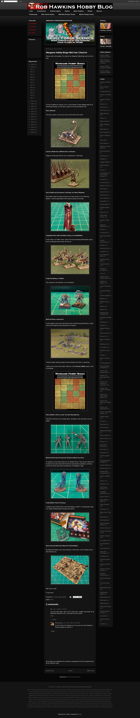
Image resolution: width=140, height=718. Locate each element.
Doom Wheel (104, 198)
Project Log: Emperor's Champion (103, 383)
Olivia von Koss (104, 358)
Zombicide (103, 616)
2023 (32, 103)
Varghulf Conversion (103, 574)
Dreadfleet (103, 201)
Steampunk (103, 517)
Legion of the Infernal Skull (104, 277)
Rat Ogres (103, 424)
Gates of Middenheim (104, 225)
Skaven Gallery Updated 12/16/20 (105, 67)
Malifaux (102, 298)
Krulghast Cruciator (103, 269)
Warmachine (104, 597)
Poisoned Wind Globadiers (104, 366)
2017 (32, 119)
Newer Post (50, 671)
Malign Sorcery (104, 301)
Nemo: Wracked (105, 339)
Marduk (102, 306)
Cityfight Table (104, 162)
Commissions (41, 11)
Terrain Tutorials (105, 536)
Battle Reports (104, 113)
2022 (32, 106)
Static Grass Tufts (105, 512)
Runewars (103, 449)
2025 (32, 67)
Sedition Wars (104, 468)
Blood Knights (104, 132)
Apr (31, 90)
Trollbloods (103, 556)
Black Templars (79, 11)
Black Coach (104, 121)
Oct (31, 74)
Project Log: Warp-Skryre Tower (104, 396)
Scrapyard (103, 452)
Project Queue (104, 416)
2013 (32, 129)
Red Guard (103, 427)
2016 (32, 122)
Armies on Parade (105, 94)
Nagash (102, 325)
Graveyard (103, 232)
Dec (31, 69)
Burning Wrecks (105, 151)
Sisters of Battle (105, 476)
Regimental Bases (105, 430)
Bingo (51, 599)
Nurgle (102, 355)
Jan (31, 98)
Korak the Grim (104, 264)
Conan (102, 170)
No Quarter (103, 347)
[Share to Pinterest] (81, 597)
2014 (32, 127)
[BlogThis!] (76, 597)
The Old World (104, 543)
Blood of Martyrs (105, 135)
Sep (31, 77)
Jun (31, 85)
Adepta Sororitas (105, 82)
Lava (101, 273)
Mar (31, 92)
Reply (52, 616)
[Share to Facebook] (79, 597)
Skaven (67, 11)
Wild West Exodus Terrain (66, 14)
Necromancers (104, 333)
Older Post (90, 671)
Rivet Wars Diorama (103, 445)
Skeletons (103, 484)
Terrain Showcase (105, 531)
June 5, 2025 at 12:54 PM (73, 623)
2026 (32, 64)
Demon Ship (104, 192)
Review (102, 441)
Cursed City (103, 182)
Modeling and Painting (104, 313)
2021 (32, 109)
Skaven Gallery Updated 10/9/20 (105, 71)
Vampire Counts (105, 564)
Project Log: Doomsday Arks (105, 376)
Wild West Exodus (105, 606)
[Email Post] (70, 597)
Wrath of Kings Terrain (86, 14)
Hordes (102, 245)
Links (31, 11)
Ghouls (102, 229)
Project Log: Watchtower (103, 407)
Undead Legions (55, 11)
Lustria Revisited (105, 290)
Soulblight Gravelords (103, 492)
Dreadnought (104, 204)
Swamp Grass (104, 528)
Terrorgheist (103, 540)
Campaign (103, 156)
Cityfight (102, 159)
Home (70, 671)
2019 (32, 114)
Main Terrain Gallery (47, 14)
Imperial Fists (104, 248)
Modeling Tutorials (105, 317)
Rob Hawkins (59, 623)
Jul (31, 82)
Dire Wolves (103, 195)
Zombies (102, 624)
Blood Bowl (103, 129)
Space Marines (104, 504)
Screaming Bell (104, 455)
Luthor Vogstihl (104, 295)
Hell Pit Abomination (104, 241)
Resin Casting (104, 435)
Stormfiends (103, 520)
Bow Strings (103, 143)
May (31, 87)
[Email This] (74, 597)
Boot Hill (102, 140)
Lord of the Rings (105, 286)
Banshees (103, 107)
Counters (103, 179)
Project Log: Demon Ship (104, 371)
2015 (32, 124)
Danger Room (104, 185)
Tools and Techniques (103, 552)
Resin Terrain (104, 438)
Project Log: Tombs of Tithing (105, 389)
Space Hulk (103, 496)
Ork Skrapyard (104, 363)
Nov (31, 72)
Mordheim (103, 322)
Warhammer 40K (105, 587)
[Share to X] (77, 597)
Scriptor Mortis (104, 465)
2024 (32, 101)
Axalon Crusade (105, 99)
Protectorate (33, 14)
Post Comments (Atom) (73, 677)
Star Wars (103, 509)
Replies (54, 619)
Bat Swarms (103, 110)
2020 (32, 111)
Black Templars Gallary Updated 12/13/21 (105, 61)
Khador (90, 11)
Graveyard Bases (105, 236)
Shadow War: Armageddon (104, 472)
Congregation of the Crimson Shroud (105, 174)
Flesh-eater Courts (103, 216)
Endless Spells (104, 207)
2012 (32, 132)
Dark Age (103, 188)
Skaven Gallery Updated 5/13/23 (105, 56)
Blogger (79, 714)
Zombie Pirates (104, 619)
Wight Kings (103, 603)
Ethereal (102, 212)
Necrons (99, 11)
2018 (32, 116)
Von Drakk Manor (105, 578)
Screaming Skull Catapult (105, 461)
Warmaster (103, 600)
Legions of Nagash (103, 282)
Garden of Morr (105, 220)
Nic (51, 609)
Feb (31, 95)
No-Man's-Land (105, 350)
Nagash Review (105, 328)
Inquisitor (103, 251)
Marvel (102, 309)
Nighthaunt (103, 344)
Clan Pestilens (104, 165)
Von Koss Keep (104, 583)
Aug (31, 79)
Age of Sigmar (104, 87)
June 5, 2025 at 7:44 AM (59, 609)
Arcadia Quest (104, 91)
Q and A (102, 421)
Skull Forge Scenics (103, 487)
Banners (102, 104)
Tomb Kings (103, 548)
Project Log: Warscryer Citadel (105, 401)
